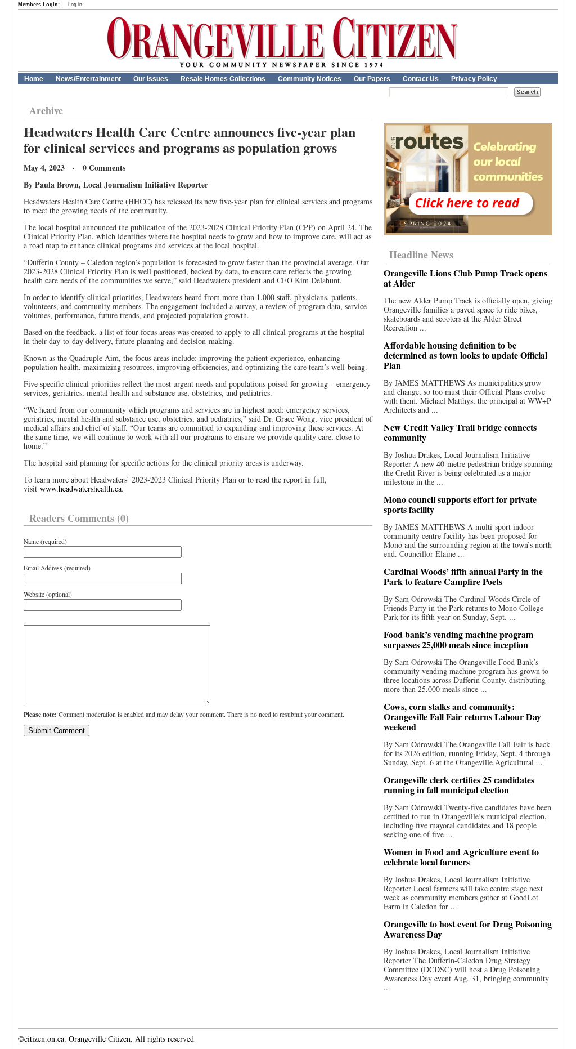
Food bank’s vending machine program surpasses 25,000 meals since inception (458, 639)
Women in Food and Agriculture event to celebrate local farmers (461, 856)
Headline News (421, 254)
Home (33, 79)
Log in (75, 4)
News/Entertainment (88, 79)
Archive (46, 110)
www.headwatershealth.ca (81, 488)
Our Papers (372, 79)
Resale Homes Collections (223, 79)
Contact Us (421, 79)
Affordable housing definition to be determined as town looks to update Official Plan (465, 355)
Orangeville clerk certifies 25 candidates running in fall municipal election (459, 784)
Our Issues (150, 79)
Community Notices (309, 79)
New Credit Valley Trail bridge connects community (460, 432)
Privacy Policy (474, 79)
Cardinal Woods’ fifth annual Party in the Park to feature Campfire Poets (463, 576)
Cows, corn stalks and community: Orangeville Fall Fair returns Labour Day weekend (462, 716)
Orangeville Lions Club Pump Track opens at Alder (465, 277)
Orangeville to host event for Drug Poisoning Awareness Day (468, 928)
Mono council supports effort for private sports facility (460, 504)
